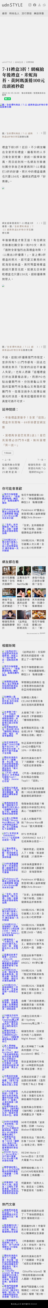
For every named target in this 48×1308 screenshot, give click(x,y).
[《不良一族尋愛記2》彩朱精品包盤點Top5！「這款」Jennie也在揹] (11, 777)
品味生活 (19, 62)
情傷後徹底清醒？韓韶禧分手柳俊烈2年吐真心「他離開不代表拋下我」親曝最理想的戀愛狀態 (33, 811)
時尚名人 (14, 13)
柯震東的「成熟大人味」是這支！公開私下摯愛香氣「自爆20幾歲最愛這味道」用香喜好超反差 (33, 1190)
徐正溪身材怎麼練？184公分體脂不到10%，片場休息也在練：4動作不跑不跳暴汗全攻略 (33, 750)
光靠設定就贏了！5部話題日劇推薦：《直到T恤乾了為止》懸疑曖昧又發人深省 (33, 1082)
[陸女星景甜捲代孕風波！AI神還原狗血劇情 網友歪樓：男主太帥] (11, 1066)
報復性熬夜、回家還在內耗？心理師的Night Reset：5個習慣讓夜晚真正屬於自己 (33, 1038)
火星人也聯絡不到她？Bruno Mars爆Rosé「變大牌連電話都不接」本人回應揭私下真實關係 (33, 826)
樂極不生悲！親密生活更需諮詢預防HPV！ (8, 602)
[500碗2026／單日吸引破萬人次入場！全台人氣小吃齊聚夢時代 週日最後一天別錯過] (11, 544)
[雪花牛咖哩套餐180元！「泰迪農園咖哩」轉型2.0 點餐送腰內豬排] (11, 499)
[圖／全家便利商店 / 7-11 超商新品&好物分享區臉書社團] (24, 117)
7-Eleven (7, 453)
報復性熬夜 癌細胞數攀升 (8, 624)
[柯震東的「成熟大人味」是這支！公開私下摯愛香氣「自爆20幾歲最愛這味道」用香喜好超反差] (11, 1187)
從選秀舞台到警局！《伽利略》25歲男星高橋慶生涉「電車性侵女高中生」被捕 (33, 1112)
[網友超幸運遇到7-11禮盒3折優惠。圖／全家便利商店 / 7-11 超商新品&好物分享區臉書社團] (24, 203)
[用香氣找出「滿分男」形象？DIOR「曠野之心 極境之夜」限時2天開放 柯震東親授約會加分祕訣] (11, 1141)
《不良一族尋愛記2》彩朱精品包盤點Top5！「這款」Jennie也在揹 (33, 778)
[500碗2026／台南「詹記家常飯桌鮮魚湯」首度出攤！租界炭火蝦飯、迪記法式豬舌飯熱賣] (11, 975)
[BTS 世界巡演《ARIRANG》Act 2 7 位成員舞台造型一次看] (11, 838)
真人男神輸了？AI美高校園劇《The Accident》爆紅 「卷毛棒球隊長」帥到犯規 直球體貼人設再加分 (33, 1055)
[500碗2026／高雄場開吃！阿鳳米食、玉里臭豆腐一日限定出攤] (11, 990)
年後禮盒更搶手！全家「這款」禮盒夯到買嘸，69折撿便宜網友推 (24, 422)
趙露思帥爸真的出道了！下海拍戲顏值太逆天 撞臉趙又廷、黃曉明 (23, 602)
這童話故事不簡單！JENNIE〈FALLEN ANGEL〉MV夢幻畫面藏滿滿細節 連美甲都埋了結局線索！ (33, 962)
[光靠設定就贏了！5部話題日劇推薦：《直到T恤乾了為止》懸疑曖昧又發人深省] (11, 1081)
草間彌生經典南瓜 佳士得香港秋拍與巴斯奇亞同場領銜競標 (33, 685)
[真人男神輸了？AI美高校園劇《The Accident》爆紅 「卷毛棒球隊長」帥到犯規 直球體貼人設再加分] (11, 1050)
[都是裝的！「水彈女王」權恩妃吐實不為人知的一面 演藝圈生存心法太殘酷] (11, 944)
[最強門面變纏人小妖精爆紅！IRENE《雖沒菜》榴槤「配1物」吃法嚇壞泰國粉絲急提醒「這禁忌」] (11, 1291)
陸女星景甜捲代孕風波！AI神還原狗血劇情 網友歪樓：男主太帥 (33, 1067)
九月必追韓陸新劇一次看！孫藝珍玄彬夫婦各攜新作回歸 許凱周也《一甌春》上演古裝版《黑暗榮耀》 (33, 1099)
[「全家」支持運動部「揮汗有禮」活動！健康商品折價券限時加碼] (11, 529)
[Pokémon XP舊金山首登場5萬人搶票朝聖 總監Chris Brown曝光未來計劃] (11, 514)
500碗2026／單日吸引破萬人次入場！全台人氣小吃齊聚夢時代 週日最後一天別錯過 (33, 548)
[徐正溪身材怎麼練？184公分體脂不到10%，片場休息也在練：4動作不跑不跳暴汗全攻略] (11, 747)
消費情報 (30, 62)
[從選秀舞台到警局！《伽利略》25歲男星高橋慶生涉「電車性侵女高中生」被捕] (11, 1111)
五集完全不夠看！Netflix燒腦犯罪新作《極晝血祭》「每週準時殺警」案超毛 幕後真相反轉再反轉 (23, 581)
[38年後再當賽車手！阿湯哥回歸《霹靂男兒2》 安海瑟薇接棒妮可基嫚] (11, 868)
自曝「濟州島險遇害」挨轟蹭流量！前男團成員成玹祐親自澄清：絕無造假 (33, 1006)
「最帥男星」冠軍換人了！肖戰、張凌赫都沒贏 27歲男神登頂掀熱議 (33, 854)
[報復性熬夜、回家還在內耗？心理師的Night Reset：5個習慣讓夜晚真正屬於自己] (11, 1035)
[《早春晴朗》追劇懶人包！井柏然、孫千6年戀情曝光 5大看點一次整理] (11, 1245)
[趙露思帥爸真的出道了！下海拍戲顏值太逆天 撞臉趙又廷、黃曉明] (11, 1215)
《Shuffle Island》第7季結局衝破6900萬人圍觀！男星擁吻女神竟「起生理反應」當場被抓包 (33, 1279)
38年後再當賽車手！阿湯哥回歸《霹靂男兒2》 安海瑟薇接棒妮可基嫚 (33, 869)
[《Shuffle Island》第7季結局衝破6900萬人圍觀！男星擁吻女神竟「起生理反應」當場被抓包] (11, 1275)
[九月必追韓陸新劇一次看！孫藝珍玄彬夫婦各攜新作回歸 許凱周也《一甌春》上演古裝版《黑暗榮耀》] (11, 1096)
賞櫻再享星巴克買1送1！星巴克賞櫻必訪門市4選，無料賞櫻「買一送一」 (24, 440)
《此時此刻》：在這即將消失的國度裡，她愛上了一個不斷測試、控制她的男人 (23, 624)
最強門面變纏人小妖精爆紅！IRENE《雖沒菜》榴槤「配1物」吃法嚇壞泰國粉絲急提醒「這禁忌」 (33, 1294)
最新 (4, 13)
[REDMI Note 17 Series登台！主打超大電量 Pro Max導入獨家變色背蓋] (11, 1157)
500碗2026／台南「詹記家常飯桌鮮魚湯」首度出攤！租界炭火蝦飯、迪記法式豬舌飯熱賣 (32, 978)
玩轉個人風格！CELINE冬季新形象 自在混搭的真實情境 (32, 701)
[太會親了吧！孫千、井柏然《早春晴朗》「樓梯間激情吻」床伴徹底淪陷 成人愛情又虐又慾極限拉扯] (11, 717)
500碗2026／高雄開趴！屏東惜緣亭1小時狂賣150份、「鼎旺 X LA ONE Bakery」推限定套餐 (33, 932)
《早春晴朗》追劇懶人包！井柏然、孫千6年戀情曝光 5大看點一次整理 (33, 1246)
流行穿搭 (27, 13)
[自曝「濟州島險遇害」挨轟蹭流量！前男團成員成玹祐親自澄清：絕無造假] (11, 1005)
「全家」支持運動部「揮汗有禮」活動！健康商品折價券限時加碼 (32, 530)
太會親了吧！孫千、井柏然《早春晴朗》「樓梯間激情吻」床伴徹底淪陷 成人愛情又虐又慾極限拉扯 (33, 720)
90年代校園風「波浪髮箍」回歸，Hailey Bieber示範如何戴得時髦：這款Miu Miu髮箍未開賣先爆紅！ (33, 1129)
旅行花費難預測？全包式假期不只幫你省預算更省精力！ (8, 581)
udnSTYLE (7, 62)
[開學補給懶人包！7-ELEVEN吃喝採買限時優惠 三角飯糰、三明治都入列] (11, 1172)
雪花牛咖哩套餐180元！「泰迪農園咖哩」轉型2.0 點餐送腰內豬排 (33, 500)
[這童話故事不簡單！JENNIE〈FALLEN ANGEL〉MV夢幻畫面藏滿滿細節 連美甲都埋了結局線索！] (11, 959)
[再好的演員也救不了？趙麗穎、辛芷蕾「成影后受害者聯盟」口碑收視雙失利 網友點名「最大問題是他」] (11, 762)
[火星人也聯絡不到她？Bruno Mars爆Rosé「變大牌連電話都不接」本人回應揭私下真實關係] (11, 823)
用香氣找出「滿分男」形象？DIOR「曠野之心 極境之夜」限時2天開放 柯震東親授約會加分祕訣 (33, 1145)
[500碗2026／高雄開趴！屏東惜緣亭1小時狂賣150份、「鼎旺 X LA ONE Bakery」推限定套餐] (11, 929)
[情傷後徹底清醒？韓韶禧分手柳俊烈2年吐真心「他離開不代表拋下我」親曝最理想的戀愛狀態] (11, 808)
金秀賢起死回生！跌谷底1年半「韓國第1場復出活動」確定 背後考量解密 (33, 733)
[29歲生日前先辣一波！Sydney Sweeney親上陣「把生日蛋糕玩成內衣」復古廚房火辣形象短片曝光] (11, 1020)
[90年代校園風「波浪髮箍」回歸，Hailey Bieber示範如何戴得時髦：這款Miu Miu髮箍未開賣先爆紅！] (11, 1126)
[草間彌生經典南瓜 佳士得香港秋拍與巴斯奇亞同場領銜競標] (11, 686)
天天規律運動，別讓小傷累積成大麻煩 (38, 602)
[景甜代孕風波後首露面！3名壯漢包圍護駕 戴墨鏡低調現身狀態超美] (11, 792)
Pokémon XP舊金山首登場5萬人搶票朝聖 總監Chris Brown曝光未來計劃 (33, 515)
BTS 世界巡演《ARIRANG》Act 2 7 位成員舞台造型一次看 (33, 839)
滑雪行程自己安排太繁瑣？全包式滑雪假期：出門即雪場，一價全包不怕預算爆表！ (38, 581)
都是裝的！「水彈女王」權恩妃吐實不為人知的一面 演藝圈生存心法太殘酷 (32, 945)
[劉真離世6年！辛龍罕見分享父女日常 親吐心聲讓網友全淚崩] (11, 1230)
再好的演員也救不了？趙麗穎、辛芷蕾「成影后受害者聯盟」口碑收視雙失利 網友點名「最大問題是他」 (34, 765)
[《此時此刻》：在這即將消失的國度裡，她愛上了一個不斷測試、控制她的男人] (11, 656)
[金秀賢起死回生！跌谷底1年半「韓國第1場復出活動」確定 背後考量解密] (11, 732)
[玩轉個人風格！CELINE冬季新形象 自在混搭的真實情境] (11, 701)
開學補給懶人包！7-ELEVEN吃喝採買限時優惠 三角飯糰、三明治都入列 (33, 1173)
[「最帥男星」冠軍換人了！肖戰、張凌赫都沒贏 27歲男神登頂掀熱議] (11, 853)
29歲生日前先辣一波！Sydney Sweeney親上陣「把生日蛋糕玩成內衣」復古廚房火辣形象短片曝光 (33, 1025)
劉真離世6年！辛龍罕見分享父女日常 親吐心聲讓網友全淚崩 (33, 1229)
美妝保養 (39, 13)
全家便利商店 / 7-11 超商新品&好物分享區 (17, 135)
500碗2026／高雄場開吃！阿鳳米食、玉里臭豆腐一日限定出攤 (32, 991)
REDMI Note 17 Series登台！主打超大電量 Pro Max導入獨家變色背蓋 (33, 1158)
